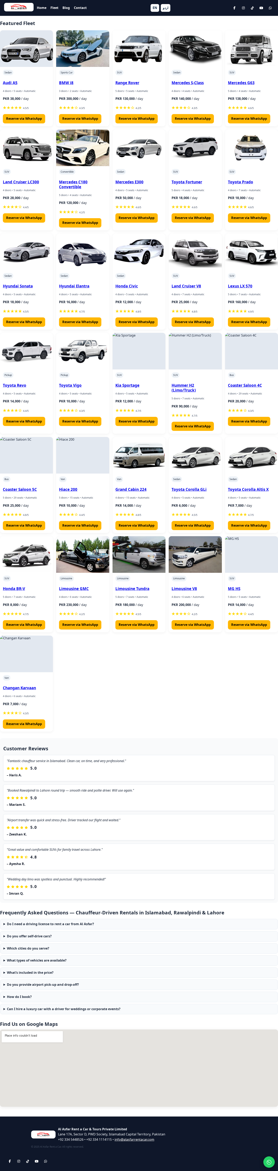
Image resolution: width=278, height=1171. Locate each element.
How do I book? (19, 997)
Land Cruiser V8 (186, 286)
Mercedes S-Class (188, 82)
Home (41, 7)
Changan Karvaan (19, 687)
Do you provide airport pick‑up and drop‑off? (43, 984)
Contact (80, 7)
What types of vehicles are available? (37, 960)
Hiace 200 (68, 489)
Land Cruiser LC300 (21, 181)
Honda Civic (126, 286)
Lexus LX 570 (240, 286)
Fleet (54, 7)
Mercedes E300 (129, 181)
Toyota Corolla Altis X (248, 489)
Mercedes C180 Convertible (73, 184)
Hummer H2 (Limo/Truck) (184, 388)
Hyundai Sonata (18, 286)
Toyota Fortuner (187, 181)
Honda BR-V (14, 588)
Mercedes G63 (241, 82)
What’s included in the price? (30, 972)
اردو (165, 7)
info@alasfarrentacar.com (134, 1139)
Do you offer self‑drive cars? (29, 936)
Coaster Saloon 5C (20, 489)
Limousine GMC (74, 588)
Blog (66, 7)
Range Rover (127, 82)
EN (155, 7)
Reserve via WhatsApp (24, 118)
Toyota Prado (240, 181)
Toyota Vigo (70, 385)
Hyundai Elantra (74, 286)
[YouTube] (261, 8)
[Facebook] (234, 8)
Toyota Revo (14, 385)
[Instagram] (243, 8)
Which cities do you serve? (28, 948)
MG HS (234, 588)
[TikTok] (252, 8)
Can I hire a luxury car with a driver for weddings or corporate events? (63, 1009)
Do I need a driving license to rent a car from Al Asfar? (50, 924)
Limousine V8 (184, 588)
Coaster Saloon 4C (245, 385)
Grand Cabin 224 (131, 489)
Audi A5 (10, 82)
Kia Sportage (127, 385)
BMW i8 (66, 82)
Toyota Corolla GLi (189, 489)
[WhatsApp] (270, 8)
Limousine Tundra (132, 588)
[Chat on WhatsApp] (269, 1162)
